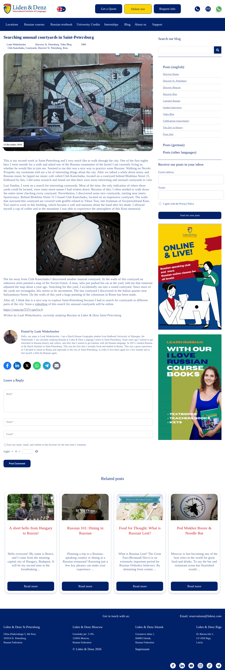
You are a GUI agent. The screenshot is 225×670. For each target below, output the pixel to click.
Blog (127, 24)
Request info (167, 9)
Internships (111, 24)
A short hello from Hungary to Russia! (30, 530)
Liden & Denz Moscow (88, 627)
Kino (65, 48)
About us (140, 24)
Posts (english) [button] (173, 67)
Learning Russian (171, 101)
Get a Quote (108, 9)
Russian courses (34, 24)
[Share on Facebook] (7, 366)
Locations (12, 24)
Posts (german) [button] (174, 145)
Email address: (166, 172)
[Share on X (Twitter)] (27, 366)
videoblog (41, 304)
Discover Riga (170, 94)
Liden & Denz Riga (208, 627)
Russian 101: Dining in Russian (85, 530)
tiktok (209, 665)
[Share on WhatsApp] (37, 366)
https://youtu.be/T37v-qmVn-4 (23, 309)
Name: (162, 187)
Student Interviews (172, 107)
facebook (173, 665)
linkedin (182, 665)
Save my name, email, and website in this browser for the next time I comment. (46, 444)
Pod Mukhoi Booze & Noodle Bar (194, 530)
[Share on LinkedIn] (17, 366)
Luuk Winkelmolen (16, 44)
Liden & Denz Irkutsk (149, 627)
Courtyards (31, 48)
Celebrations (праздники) (176, 121)
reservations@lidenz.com (205, 616)
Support (157, 24)
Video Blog (66, 44)
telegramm (218, 665)
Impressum (142, 649)
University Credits (88, 24)
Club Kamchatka (16, 48)
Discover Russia (171, 74)
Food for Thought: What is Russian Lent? (140, 530)
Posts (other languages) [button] (179, 152)
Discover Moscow (172, 87)
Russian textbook (61, 24)
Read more (31, 586)
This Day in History (173, 127)
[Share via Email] (56, 366)
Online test (138, 9)
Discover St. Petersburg (47, 44)
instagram (200, 665)
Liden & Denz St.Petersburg (22, 627)
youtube (191, 665)
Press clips (168, 134)
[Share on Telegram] (47, 366)
